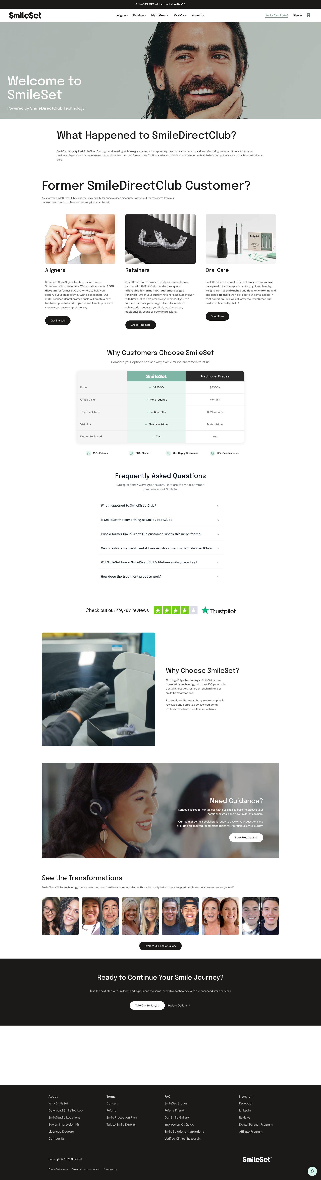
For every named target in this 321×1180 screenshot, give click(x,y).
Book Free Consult (246, 837)
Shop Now (217, 316)
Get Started (58, 320)
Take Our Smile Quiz (147, 1005)
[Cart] (309, 15)
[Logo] (25, 15)
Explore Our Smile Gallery (160, 946)
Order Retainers (140, 325)
